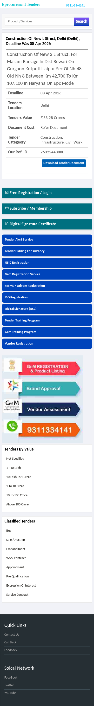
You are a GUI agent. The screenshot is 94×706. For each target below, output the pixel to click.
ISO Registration (16, 297)
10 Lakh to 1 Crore (18, 477)
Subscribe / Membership (30, 209)
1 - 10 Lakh (13, 468)
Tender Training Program (22, 320)
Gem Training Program (20, 332)
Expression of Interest (21, 586)
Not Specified (15, 459)
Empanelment (15, 549)
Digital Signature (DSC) (20, 309)
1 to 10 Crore (15, 486)
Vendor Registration (19, 344)
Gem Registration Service (22, 274)
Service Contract (17, 595)
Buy (8, 531)
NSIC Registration (17, 263)
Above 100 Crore (17, 504)
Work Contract (16, 558)
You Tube (10, 693)
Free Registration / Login (30, 193)
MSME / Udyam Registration (25, 286)
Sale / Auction (15, 540)
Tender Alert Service (19, 240)
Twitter (9, 685)
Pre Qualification (17, 576)
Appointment (15, 567)
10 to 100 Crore (16, 495)
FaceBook (10, 678)
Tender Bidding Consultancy (25, 251)
